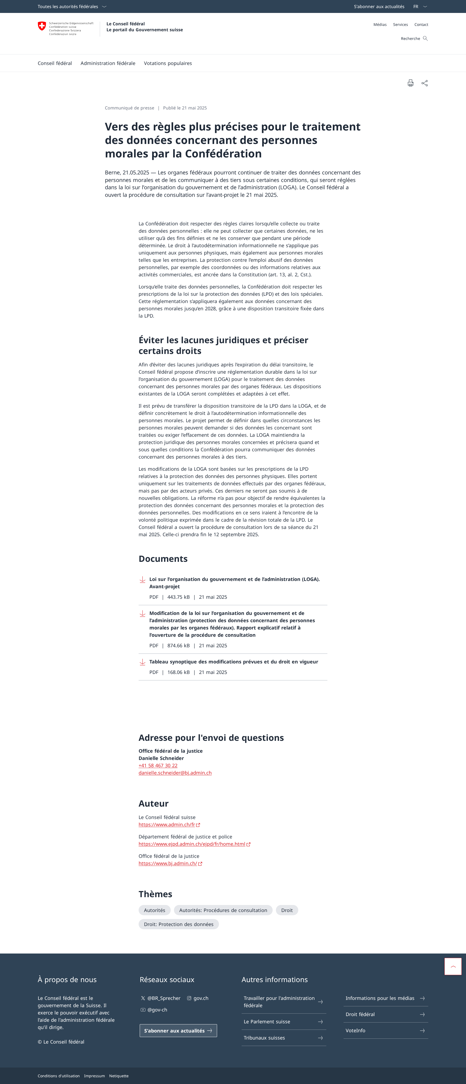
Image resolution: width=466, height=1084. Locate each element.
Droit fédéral (360, 1014)
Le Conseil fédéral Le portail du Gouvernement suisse (145, 27)
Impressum (94, 1075)
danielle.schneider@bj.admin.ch (175, 772)
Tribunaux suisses (264, 1037)
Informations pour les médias (380, 998)
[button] (54, 63)
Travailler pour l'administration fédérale (279, 1002)
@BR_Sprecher (164, 998)
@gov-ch (157, 1009)
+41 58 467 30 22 (158, 765)
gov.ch (201, 998)
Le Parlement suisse (267, 1021)
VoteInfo (355, 1030)
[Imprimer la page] (410, 82)
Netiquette (119, 1075)
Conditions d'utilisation (59, 1075)
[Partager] (424, 83)
